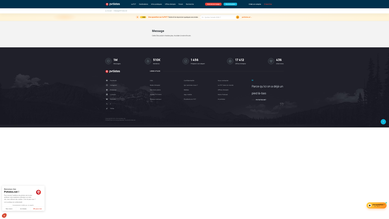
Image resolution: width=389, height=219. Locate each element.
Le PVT (133, 4)
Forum (181, 4)
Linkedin (113, 94)
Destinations (143, 4)
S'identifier (268, 4)
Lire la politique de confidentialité (13, 202)
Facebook (113, 80)
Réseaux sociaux (155, 99)
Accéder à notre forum (182, 35)
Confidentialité (189, 80)
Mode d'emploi (155, 85)
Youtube (113, 99)
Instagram (113, 85)
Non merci (9, 209)
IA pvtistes (221, 99)
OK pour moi (37, 209)
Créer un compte (255, 4)
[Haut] (383, 121)
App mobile (188, 94)
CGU (151, 80)
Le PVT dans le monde (225, 85)
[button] (4, 215)
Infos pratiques (156, 4)
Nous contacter (223, 80)
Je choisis (23, 209)
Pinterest (113, 90)
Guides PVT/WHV (156, 94)
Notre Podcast (223, 94)
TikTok (112, 108)
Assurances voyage (213, 4)
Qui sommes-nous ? (191, 85)
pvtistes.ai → (247, 17)
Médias (186, 90)
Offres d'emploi (170, 4)
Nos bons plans (230, 4)
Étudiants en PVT (190, 99)
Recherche (190, 4)
